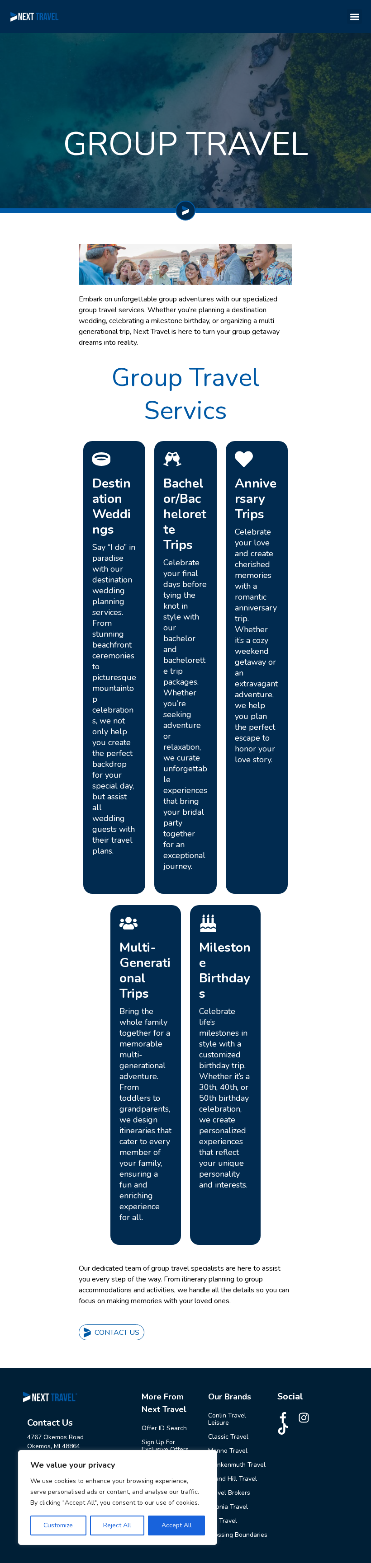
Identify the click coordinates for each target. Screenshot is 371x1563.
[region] (117, 1497)
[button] (354, 16)
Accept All (177, 1525)
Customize (58, 1525)
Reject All (117, 1525)
